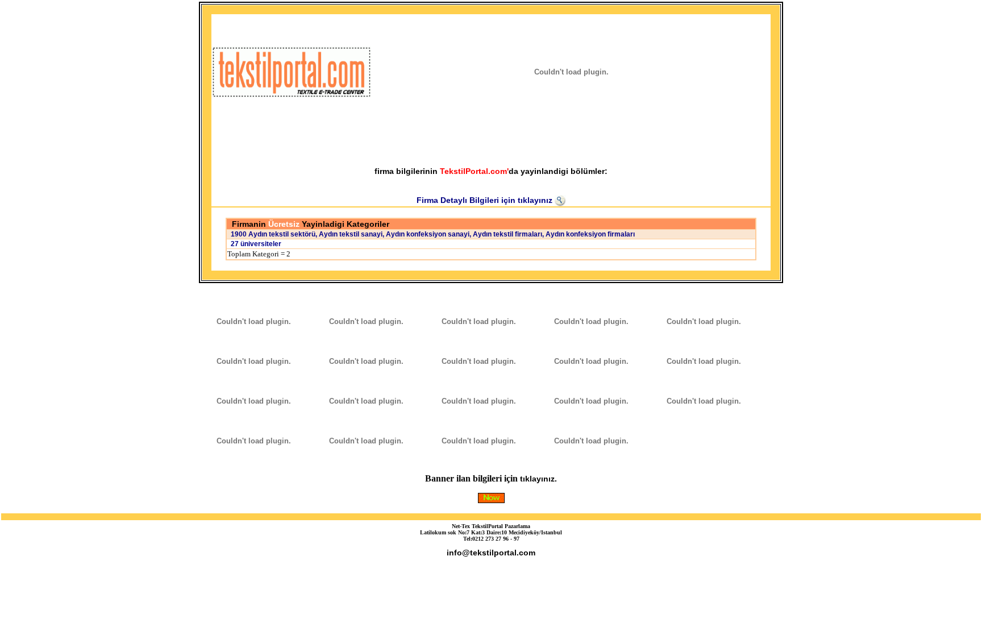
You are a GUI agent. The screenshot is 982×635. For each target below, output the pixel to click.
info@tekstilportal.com (491, 552)
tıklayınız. (538, 478)
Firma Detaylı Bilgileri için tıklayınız (486, 200)
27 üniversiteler (254, 244)
